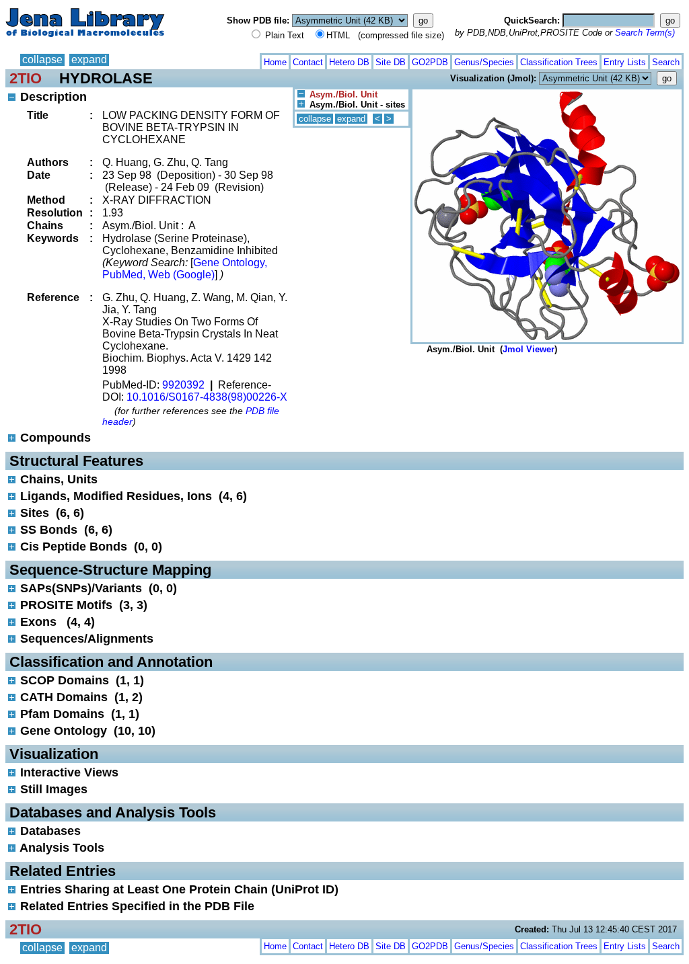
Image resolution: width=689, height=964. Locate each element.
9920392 (183, 385)
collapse (42, 59)
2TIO (25, 78)
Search (666, 62)
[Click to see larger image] (547, 92)
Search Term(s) (645, 33)
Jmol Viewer (528, 349)
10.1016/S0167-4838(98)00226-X (206, 397)
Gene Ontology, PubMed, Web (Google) (184, 268)
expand (89, 59)
